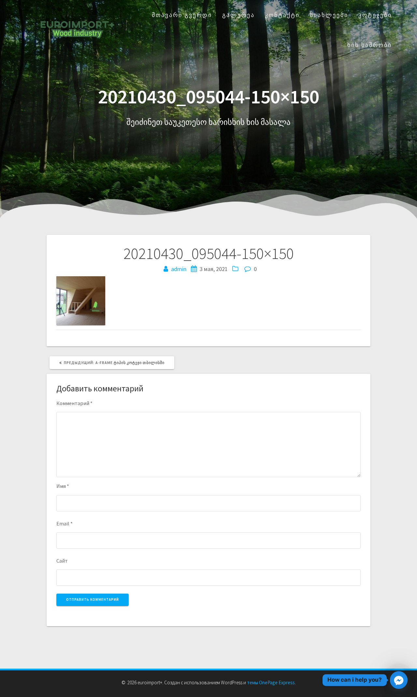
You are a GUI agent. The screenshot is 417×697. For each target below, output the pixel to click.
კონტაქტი (282, 15)
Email (64, 523)
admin (178, 269)
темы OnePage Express (271, 682)
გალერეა (238, 15)
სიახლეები (329, 15)
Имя (62, 486)
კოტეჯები (375, 15)
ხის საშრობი (369, 45)
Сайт (62, 560)
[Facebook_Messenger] (399, 680)
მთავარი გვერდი (182, 15)
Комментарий (74, 403)
